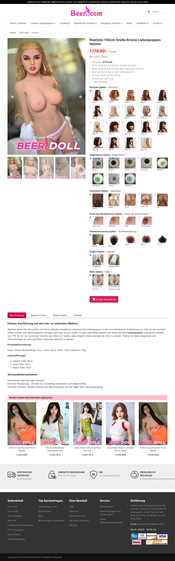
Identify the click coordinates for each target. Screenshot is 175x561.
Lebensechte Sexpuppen (20, 525)
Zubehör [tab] (78, 315)
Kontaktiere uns (77, 515)
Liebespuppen (135, 332)
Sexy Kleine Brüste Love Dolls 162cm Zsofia (120, 449)
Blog (40, 515)
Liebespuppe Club (47, 506)
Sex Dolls (12, 506)
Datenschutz (106, 506)
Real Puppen (44, 511)
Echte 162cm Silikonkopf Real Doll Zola (87, 449)
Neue (129, 23)
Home (13, 32)
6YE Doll (107, 62)
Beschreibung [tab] (17, 315)
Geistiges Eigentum (79, 520)
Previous (12, 97)
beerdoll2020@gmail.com (150, 524)
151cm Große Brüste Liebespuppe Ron (55, 449)
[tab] (15, 168)
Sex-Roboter (14, 534)
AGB (71, 506)
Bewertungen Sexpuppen (51, 520)
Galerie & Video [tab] (38, 315)
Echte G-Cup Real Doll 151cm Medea (22, 449)
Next (80, 97)
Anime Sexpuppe (16, 539)
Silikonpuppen (15, 515)
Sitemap (73, 525)
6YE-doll (24, 32)
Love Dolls (13, 511)
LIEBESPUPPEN (57, 2)
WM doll (12, 520)
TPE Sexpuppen (16, 529)
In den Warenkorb (106, 299)
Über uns (73, 511)
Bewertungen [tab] (60, 315)
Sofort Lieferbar (18, 23)
